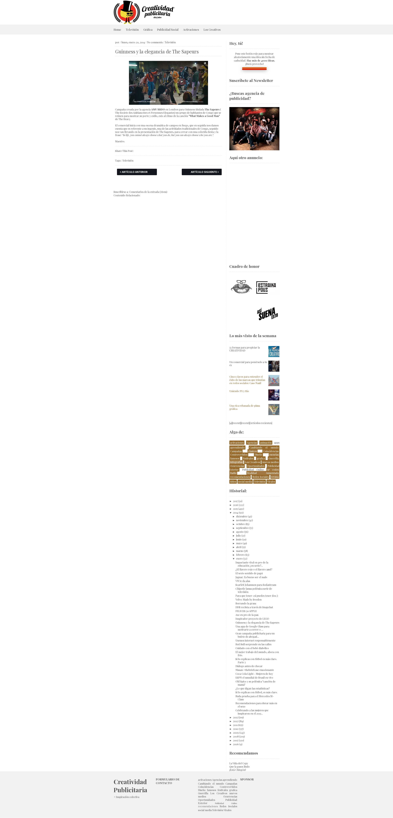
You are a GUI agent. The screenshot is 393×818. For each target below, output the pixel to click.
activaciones (237, 442)
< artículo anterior (134, 172)
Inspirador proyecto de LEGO (252, 618)
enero (239, 558)
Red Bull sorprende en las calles (253, 644)
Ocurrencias (237, 466)
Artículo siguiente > (205, 172)
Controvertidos (238, 454)
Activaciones (191, 29)
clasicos (252, 451)
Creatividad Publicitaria (130, 786)
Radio (233, 473)
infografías (236, 462)
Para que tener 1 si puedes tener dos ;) (256, 595)
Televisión (132, 29)
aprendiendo (237, 447)
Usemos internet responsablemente (255, 640)
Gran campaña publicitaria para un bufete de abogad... (255, 635)
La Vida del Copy (238, 763)
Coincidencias (271, 451)
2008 (236, 736)
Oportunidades (255, 466)
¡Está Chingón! (237, 769)
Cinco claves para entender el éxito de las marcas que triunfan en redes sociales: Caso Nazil (247, 380)
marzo (239, 550)
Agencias (252, 442)
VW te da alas (242, 581)
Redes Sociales (260, 476)
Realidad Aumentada (263, 473)
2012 (235, 721)
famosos (234, 458)
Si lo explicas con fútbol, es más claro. (256, 692)
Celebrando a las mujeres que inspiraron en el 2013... (251, 712)
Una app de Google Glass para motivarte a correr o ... (252, 628)
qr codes (273, 469)
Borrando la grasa (245, 603)
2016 (235, 504)
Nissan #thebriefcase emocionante (254, 670)
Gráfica (147, 29)
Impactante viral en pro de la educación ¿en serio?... (251, 564)
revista (275, 476)
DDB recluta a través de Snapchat (254, 607)
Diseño (258, 454)
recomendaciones (240, 476)
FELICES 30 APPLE (246, 611)
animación (266, 442)
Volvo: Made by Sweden (248, 599)
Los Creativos (212, 29)
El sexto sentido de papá (249, 573)
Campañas (236, 451)
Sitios (233, 481)
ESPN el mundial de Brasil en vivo (254, 677)
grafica (261, 458)
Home (117, 29)
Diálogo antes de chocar (249, 666)
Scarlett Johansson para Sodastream (255, 584)
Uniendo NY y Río (239, 391)
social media (245, 481)
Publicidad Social (168, 29)
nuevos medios (270, 462)
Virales (271, 481)
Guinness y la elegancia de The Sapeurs (257, 622)
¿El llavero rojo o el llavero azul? (253, 569)
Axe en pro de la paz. (247, 614)
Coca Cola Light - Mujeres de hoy (254, 673)
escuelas (274, 454)
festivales (248, 458)
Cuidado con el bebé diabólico (252, 648)
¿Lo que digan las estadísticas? (252, 688)
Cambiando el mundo (264, 447)
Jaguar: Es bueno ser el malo (251, 577)
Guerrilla (273, 458)
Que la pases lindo (239, 766)
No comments (155, 42)
